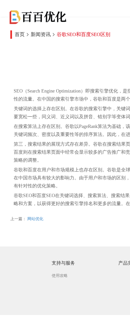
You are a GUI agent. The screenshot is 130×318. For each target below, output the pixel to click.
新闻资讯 (41, 34)
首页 (20, 34)
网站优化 (34, 218)
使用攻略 (60, 275)
